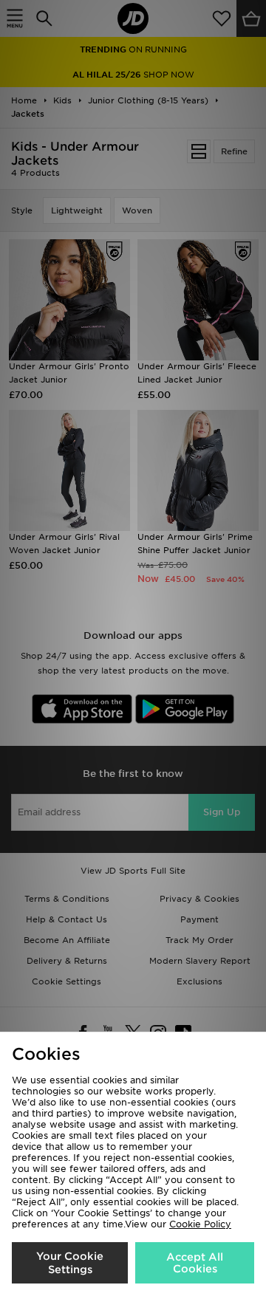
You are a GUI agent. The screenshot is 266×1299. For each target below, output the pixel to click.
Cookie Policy (200, 1224)
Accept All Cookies (194, 1263)
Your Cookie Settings (69, 1262)
